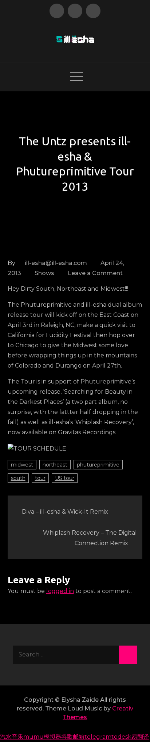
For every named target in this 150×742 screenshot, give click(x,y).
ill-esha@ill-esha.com (56, 263)
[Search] (128, 655)
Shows (44, 273)
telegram (97, 736)
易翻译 (140, 736)
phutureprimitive (98, 464)
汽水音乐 (11, 736)
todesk (121, 736)
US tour (64, 478)
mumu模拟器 (42, 736)
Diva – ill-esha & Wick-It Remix (65, 511)
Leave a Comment (95, 273)
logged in (60, 591)
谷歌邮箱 (72, 736)
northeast (55, 464)
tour (40, 478)
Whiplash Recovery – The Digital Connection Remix (90, 538)
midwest (22, 464)
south (18, 478)
